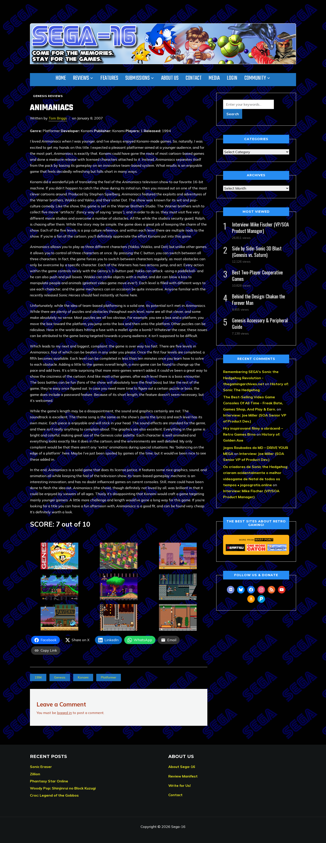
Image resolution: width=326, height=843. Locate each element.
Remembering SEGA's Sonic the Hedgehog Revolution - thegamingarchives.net (251, 377)
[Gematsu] (235, 547)
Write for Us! (179, 785)
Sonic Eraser (41, 766)
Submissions (137, 78)
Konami (83, 677)
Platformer (108, 677)
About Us (170, 78)
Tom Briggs (58, 118)
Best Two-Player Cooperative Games (257, 275)
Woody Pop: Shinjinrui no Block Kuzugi (63, 788)
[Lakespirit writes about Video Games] (277, 547)
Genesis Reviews (48, 96)
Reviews (81, 78)
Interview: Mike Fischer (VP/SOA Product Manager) (260, 227)
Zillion (35, 774)
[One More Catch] (256, 547)
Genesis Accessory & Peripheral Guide (260, 323)
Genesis (59, 677)
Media (214, 78)
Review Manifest (183, 776)
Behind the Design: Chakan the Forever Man (258, 299)
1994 (38, 677)
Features (109, 78)
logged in (64, 712)
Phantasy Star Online (49, 781)
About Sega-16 (181, 766)
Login (232, 78)
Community (255, 78)
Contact (194, 78)
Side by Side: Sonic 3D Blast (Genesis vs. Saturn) (257, 251)
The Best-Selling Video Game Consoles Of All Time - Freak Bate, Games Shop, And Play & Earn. (253, 403)
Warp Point (264, 539)
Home (61, 78)
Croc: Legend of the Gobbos (54, 795)
